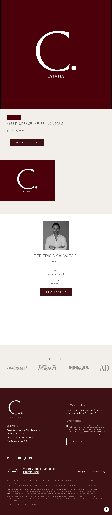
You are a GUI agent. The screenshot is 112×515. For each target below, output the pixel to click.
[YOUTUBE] (19, 458)
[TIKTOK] (25, 458)
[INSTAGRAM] (8, 458)
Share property (26, 142)
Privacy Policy (98, 435)
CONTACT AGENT (56, 292)
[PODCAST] (30, 458)
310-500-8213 (56, 265)
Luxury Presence (31, 472)
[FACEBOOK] (14, 458)
